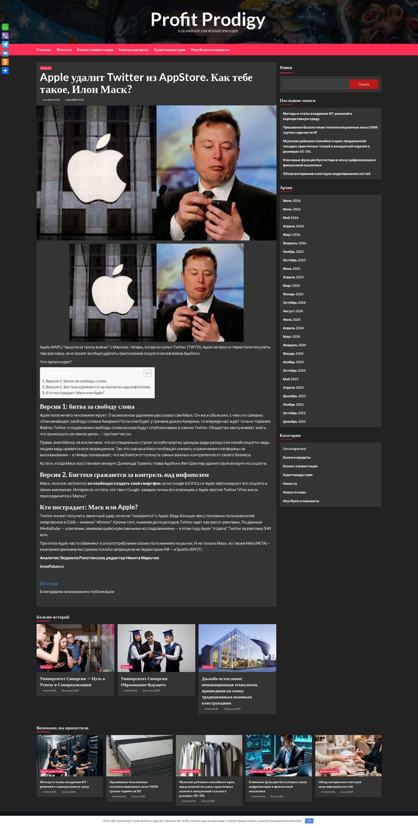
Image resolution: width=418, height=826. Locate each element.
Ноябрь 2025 (293, 251)
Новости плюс (294, 492)
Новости (64, 49)
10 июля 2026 (138, 796)
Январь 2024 (293, 353)
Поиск (286, 67)
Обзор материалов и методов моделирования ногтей (326, 174)
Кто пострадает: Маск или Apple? (75, 392)
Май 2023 (290, 379)
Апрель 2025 (293, 277)
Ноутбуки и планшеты (210, 49)
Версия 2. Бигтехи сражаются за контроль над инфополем (98, 387)
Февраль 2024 (294, 345)
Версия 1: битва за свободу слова (76, 381)
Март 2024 (291, 336)
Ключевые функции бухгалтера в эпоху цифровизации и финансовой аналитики (329, 162)
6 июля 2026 (346, 791)
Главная (44, 49)
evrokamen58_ (52, 99)
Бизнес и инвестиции (95, 49)
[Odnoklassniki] (5, 61)
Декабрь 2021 (294, 421)
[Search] (379, 49)
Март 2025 (291, 285)
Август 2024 (293, 311)
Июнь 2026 (291, 209)
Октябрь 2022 (294, 413)
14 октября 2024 (70, 690)
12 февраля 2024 (232, 708)
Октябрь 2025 (294, 260)
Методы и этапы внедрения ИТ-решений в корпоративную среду (317, 116)
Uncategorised (294, 449)
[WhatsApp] (5, 27)
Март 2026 (291, 234)
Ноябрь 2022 (293, 404)
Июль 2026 (291, 201)
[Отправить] (5, 70)
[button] (145, 374)
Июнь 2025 (291, 268)
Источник (49, 583)
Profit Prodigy (208, 19)
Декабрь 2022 (294, 396)
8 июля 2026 (277, 796)
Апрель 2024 (293, 328)
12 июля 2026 (69, 791)
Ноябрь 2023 (293, 362)
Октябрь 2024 (294, 302)
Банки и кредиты (133, 49)
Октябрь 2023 (294, 370)
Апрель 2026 (293, 226)
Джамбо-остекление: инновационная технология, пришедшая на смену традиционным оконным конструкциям (230, 690)
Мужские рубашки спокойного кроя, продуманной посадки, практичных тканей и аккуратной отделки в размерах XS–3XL (326, 146)
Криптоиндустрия (169, 49)
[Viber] (5, 35)
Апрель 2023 (293, 387)
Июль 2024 (291, 319)
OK (309, 821)
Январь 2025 (293, 294)
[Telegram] (5, 44)
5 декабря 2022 (74, 99)
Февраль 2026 (294, 243)
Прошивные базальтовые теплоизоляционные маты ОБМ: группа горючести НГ (330, 129)
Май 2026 (290, 218)
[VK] (5, 53)
